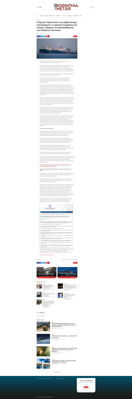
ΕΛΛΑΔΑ (39, 259)
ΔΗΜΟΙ (41, 15)
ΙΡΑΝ (72, 259)
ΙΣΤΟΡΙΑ (63, 15)
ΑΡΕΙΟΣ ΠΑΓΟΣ (66, 259)
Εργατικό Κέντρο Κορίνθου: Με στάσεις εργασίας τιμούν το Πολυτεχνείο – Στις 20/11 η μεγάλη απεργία (49, 303)
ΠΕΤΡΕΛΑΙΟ (75, 259)
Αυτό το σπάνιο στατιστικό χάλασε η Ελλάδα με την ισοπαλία (69, 296)
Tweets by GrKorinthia (60, 378)
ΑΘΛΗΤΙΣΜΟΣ (66, 293)
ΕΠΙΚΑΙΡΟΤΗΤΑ (51, 15)
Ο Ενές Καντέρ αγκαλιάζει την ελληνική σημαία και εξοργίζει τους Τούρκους (64, 361)
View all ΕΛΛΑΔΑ (56, 371)
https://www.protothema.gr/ (48, 254)
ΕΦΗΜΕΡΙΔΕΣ (75, 15)
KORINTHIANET (42, 33)
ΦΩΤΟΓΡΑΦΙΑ (69, 15)
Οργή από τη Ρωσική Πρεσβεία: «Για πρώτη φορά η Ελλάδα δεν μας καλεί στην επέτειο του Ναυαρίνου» (64, 350)
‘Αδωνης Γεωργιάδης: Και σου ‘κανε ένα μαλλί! (49, 294)
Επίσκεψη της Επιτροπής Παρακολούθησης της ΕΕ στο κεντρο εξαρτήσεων (48, 286)
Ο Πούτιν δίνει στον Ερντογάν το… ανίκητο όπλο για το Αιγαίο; (64, 336)
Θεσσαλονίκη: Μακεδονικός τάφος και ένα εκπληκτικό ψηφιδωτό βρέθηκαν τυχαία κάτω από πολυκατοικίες (64, 325)
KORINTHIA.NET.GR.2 (46, 289)
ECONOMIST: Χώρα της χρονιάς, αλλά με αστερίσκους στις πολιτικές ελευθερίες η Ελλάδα (70, 286)
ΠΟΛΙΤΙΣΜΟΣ (58, 15)
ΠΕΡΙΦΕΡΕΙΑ (46, 15)
